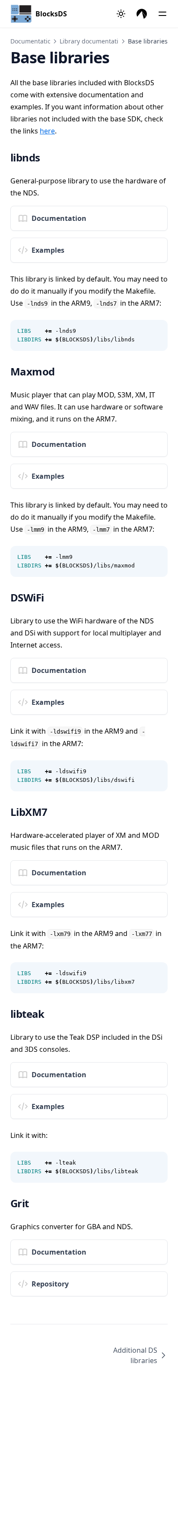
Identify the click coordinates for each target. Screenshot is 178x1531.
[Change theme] (121, 13)
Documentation (32, 41)
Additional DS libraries (135, 1355)
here (47, 131)
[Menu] (162, 13)
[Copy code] (156, 331)
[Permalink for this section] (49, 157)
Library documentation (93, 41)
